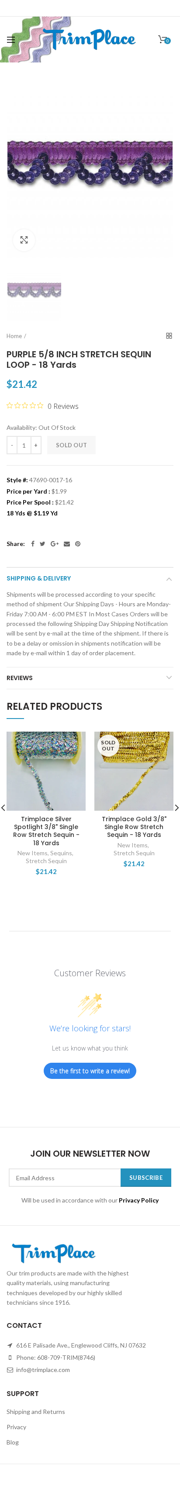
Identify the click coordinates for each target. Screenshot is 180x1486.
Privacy (16, 1427)
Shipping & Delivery (39, 578)
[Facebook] (32, 543)
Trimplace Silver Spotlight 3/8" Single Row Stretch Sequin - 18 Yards (46, 831)
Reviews (20, 678)
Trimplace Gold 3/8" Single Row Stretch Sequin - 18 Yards (134, 827)
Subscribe (146, 1177)
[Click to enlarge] (24, 240)
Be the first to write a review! (90, 1071)
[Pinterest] (78, 543)
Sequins (61, 853)
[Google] (54, 543)
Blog (13, 1442)
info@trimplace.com (42, 1369)
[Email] (67, 543)
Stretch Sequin (46, 860)
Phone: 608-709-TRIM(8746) (55, 1357)
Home (14, 335)
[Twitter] (42, 543)
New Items (32, 853)
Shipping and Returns (36, 1411)
